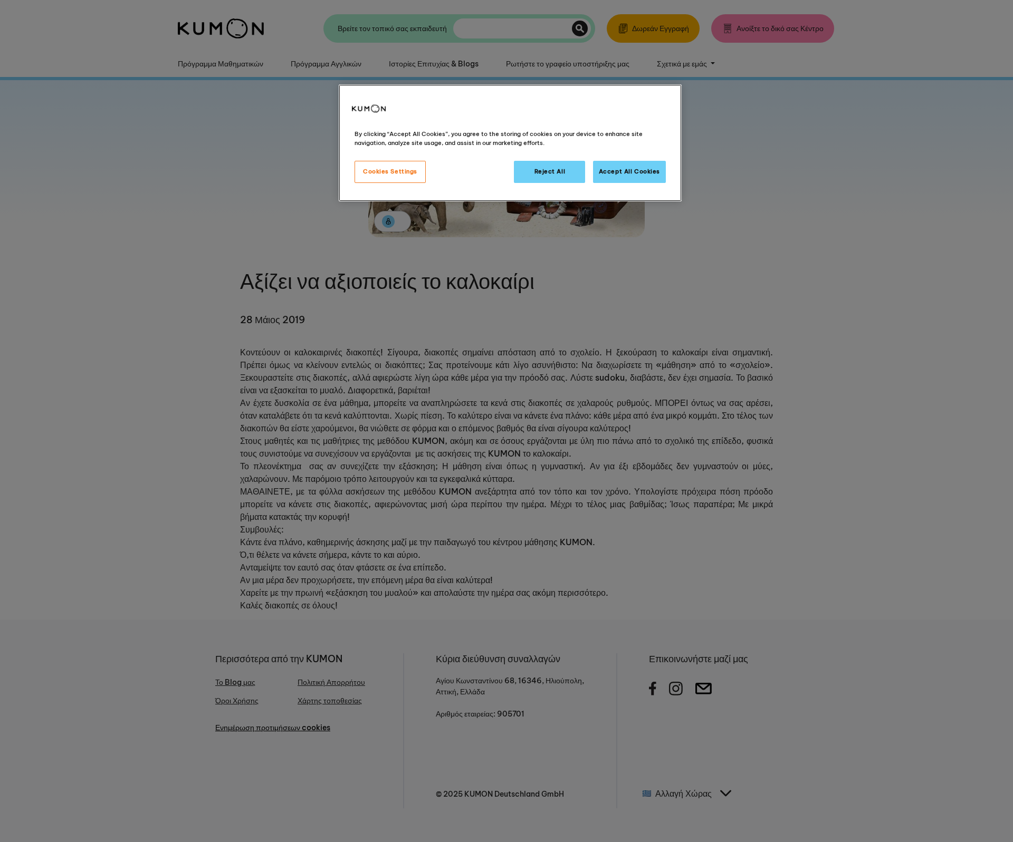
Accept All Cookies (629, 171)
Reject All (550, 171)
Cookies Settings (390, 171)
